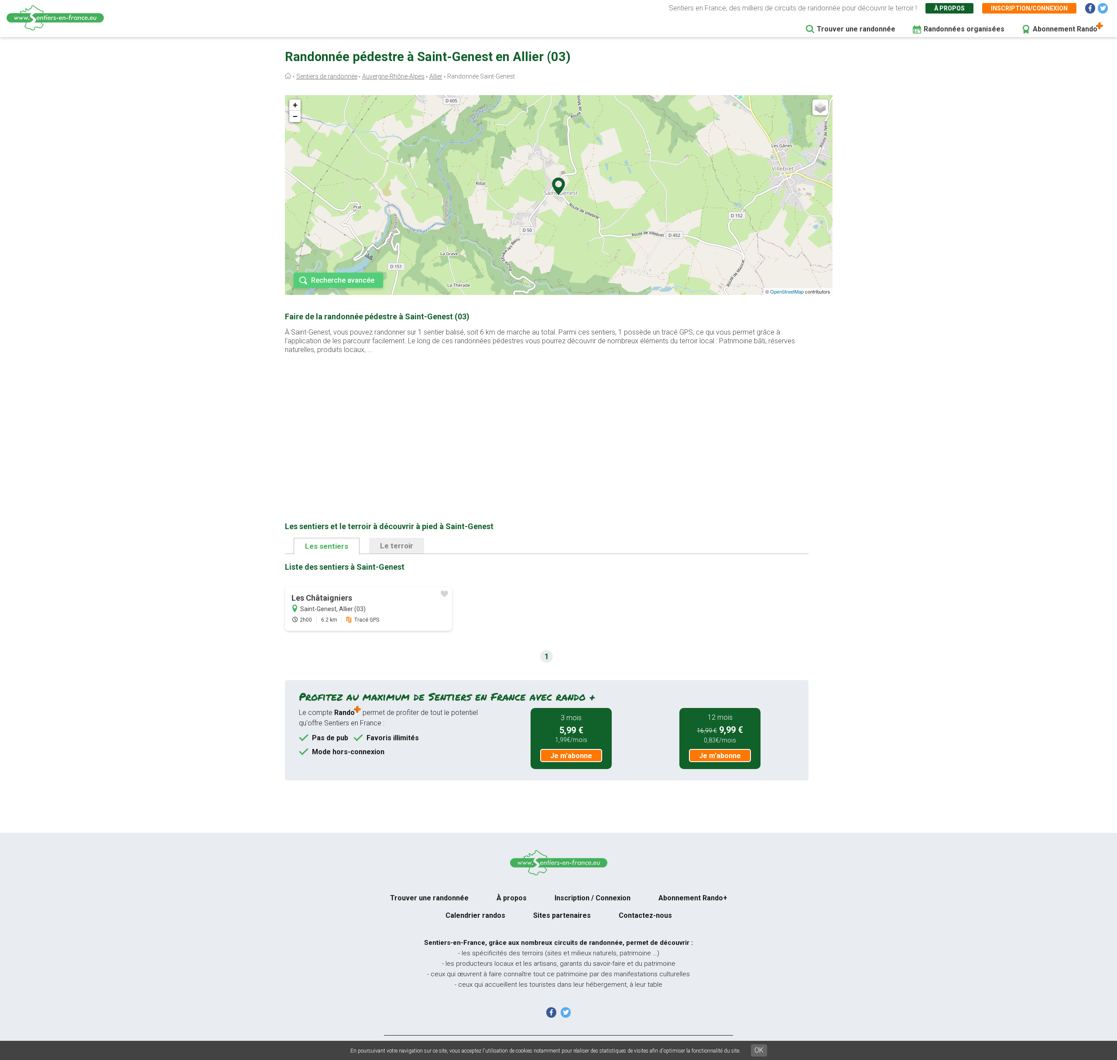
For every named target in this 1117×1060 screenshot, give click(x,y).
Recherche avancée (342, 280)
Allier (435, 76)
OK (759, 1050)
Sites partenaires (562, 915)
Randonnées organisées (964, 29)
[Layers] (820, 107)
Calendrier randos (475, 915)
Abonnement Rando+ (692, 898)
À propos (949, 8)
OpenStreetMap (787, 291)
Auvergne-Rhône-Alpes (393, 76)
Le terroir (396, 545)
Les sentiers (326, 546)
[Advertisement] (547, 424)
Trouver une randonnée (856, 29)
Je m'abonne (571, 756)
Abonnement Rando (1065, 29)
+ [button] (295, 104)
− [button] (295, 116)
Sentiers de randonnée (326, 76)
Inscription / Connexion (592, 898)
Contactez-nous (645, 915)
